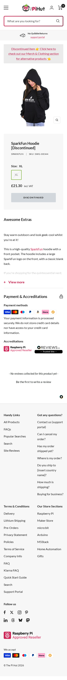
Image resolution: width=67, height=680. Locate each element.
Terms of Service (14, 549)
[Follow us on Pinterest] (26, 612)
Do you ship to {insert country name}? (46, 470)
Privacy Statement (15, 534)
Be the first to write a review (33, 382)
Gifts (40, 556)
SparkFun (37, 249)
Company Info (13, 556)
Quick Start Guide (15, 577)
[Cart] (60, 7)
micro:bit (43, 527)
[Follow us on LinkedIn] (5, 620)
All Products (12, 422)
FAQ (7, 563)
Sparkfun (17, 154)
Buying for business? (50, 494)
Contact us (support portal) (50, 424)
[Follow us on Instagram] (19, 612)
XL (16, 174)
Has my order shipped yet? (45, 448)
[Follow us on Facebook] (5, 612)
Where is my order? (49, 458)
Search (8, 443)
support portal (38, 37)
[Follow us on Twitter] (11, 612)
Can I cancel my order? (47, 436)
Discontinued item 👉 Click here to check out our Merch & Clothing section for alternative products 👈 (33, 53)
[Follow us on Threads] (13, 620)
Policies (9, 542)
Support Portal (13, 591)
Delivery (9, 513)
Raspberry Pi (45, 513)
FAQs (7, 429)
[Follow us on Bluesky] (20, 620)
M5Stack (43, 542)
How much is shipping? (45, 484)
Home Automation (49, 549)
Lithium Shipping (14, 520)
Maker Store (45, 520)
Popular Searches (15, 436)
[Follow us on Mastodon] (28, 620)
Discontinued (33, 197)
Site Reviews (12, 450)
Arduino (42, 534)
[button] (33, 381)
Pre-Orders (11, 527)
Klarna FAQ (11, 570)
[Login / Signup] (52, 7)
